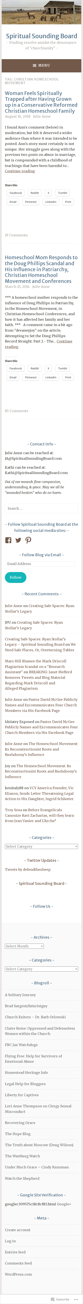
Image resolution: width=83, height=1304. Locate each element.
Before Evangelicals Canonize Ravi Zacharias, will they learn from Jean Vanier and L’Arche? (39, 815)
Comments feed (18, 1263)
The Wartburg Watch (22, 1156)
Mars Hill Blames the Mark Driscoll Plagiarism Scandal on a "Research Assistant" (35, 666)
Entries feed (15, 1252)
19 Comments (16, 235)
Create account (17, 1230)
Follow (15, 577)
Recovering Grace (20, 1123)
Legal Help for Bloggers (25, 1084)
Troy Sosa (13, 810)
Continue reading (20, 171)
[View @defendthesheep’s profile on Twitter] (19, 540)
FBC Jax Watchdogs (21, 1045)
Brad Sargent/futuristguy (26, 1006)
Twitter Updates (41, 860)
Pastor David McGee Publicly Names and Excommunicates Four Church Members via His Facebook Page (41, 705)
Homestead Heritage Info (26, 1072)
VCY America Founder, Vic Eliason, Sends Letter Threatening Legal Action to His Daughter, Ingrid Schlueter (39, 793)
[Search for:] (41, 508)
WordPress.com (18, 1274)
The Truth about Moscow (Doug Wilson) (39, 1145)
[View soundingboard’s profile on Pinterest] (29, 540)
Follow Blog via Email (41, 554)
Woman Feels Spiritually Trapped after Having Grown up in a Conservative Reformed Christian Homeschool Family (41, 102)
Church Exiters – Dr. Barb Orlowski (35, 1017)
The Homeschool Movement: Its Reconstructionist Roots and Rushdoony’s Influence (41, 749)
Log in (10, 1241)
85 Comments (16, 411)
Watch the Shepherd (22, 1178)
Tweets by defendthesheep (28, 869)
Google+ (64, 1204)
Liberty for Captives (22, 1095)
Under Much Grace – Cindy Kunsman (37, 1167)
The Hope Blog (17, 1134)
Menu (44, 65)
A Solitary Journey (20, 995)
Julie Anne (42, 116)
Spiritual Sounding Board (41, 36)
